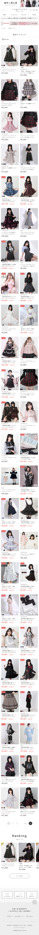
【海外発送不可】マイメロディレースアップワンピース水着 (9, 298)
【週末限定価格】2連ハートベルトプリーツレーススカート (9, 716)
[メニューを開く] (3, 10)
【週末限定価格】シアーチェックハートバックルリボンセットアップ (9, 555)
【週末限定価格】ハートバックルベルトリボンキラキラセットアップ (9, 201)
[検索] (30, 10)
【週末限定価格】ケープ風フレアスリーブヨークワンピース (27, 652)
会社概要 (9, 925)
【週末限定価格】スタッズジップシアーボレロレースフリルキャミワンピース (9, 427)
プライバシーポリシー (20, 927)
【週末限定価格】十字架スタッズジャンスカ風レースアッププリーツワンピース (27, 588)
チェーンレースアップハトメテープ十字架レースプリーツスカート (27, 137)
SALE (34, 14)
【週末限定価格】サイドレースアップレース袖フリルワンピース (27, 684)
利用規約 (30, 925)
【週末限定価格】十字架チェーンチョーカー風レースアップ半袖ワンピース (27, 201)
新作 (4, 14)
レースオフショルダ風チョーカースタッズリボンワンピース (9, 234)
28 (25, 823)
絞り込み (6, 39)
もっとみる (19, 876)
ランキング (14, 14)
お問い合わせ (29, 916)
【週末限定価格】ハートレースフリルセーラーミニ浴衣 (9, 395)
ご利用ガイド (9, 916)
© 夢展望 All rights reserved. (19, 930)
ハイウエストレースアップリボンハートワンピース (8, 865)
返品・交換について (19, 916)
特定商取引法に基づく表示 (19, 925)
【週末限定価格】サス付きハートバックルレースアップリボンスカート (27, 523)
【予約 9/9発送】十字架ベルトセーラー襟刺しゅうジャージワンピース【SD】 (27, 73)
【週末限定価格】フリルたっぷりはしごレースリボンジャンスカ (9, 362)
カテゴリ (24, 14)
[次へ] (30, 823)
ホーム (3, 28)
